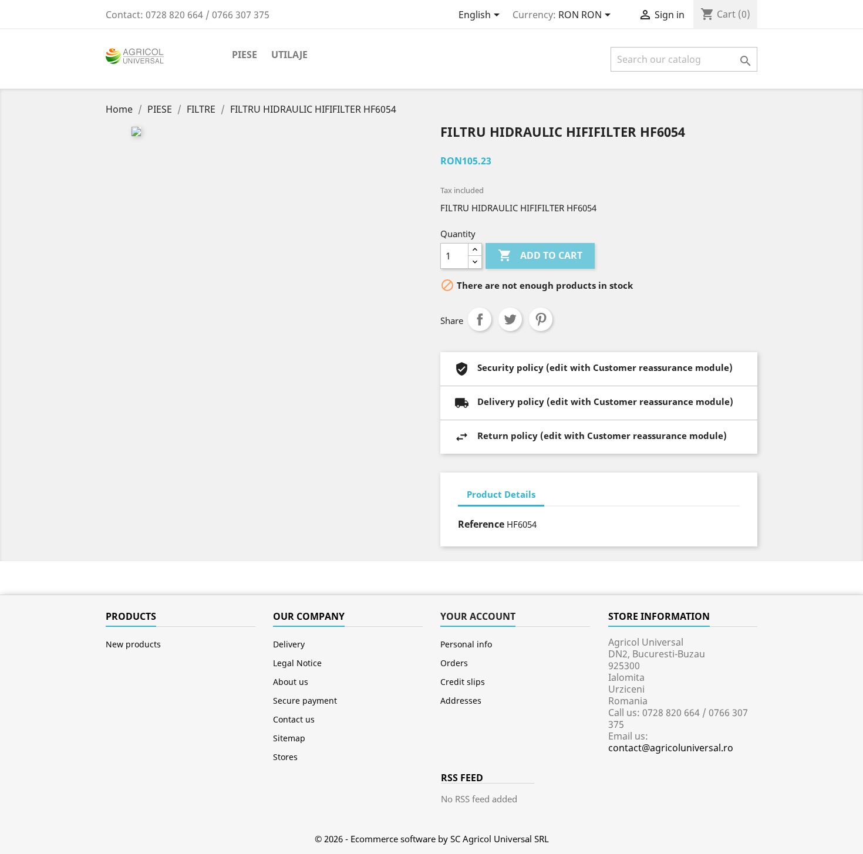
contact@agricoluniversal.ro (670, 747)
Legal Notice (297, 663)
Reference (481, 524)
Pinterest (540, 319)
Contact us (294, 719)
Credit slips (462, 681)
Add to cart (540, 255)
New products (133, 644)
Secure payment (305, 700)
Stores (285, 756)
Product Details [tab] (501, 494)
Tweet (510, 319)
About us (290, 681)
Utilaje (289, 54)
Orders (454, 663)
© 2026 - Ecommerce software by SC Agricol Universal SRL (432, 839)
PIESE (244, 54)
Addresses (460, 700)
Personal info (466, 644)
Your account (477, 616)
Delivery (289, 644)
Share (479, 319)
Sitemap (289, 738)
